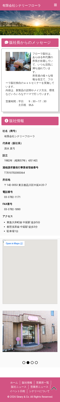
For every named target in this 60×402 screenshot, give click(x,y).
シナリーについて (39, 391)
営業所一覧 (42, 382)
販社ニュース (18, 386)
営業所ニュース (39, 386)
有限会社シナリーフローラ (21, 5)
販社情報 (27, 382)
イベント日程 (17, 391)
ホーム (14, 382)
